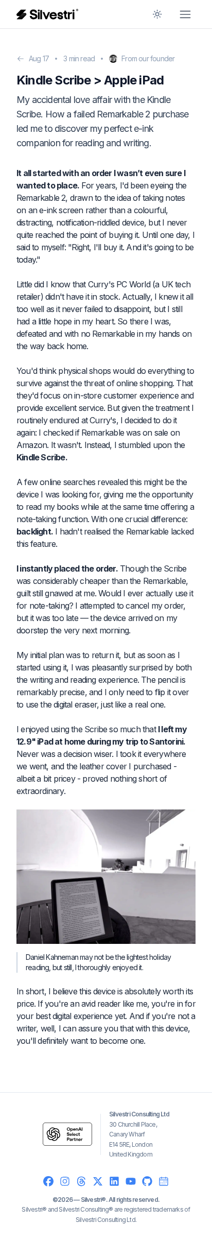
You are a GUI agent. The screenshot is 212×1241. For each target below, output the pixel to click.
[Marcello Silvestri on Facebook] (48, 1181)
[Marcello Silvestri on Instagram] (65, 1181)
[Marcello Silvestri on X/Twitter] (98, 1181)
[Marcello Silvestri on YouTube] (131, 1181)
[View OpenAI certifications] (67, 1134)
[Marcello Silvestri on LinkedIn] (114, 1181)
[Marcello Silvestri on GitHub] (147, 1181)
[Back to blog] (20, 59)
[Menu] (185, 14)
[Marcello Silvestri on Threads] (81, 1181)
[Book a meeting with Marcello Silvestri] (163, 1181)
